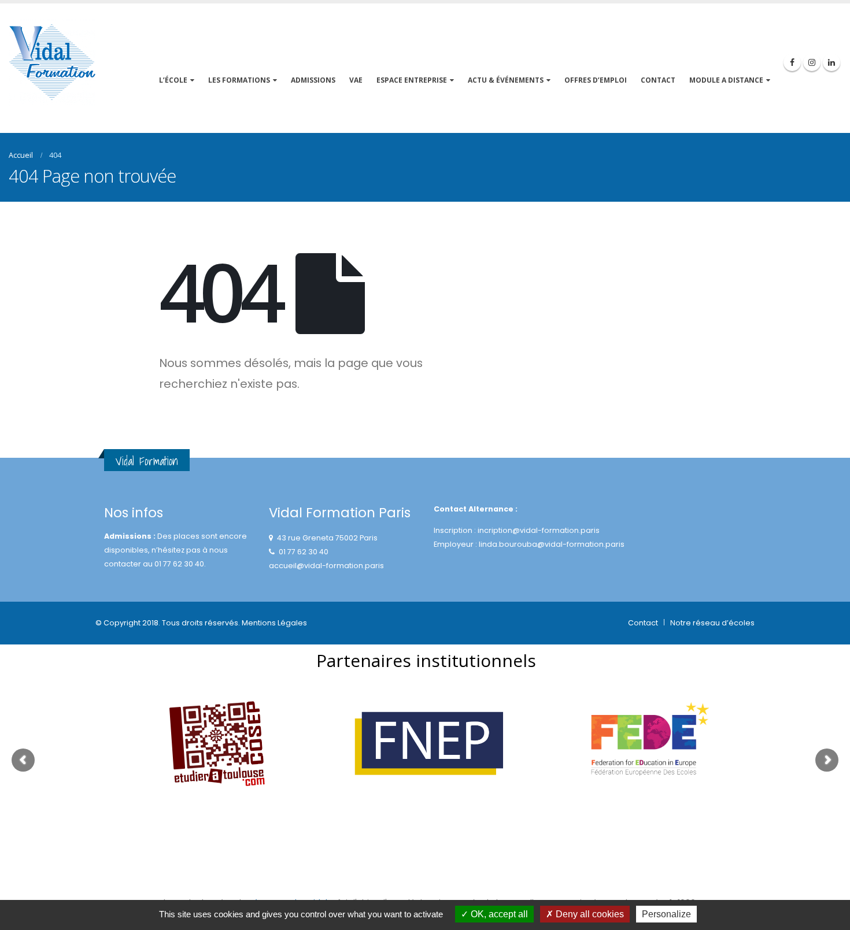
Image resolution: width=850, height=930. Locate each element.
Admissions (313, 80)
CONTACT (658, 80)
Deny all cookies (588, 914)
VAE (356, 80)
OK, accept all (498, 914)
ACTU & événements (506, 80)
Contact (643, 623)
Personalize (666, 914)
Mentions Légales (274, 623)
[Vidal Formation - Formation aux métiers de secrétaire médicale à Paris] (52, 62)
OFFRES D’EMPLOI (595, 80)
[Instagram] (812, 62)
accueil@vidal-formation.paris (326, 565)
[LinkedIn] (831, 62)
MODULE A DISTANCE (726, 80)
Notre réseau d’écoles (712, 623)
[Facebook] (792, 62)
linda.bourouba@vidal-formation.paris (551, 544)
